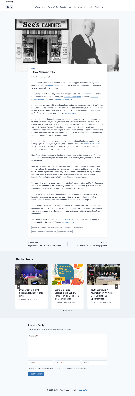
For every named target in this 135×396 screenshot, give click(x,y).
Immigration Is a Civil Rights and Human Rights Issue (31, 293)
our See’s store (70, 113)
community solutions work (64, 99)
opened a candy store (72, 97)
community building (39, 227)
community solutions (55, 227)
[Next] (116, 286)
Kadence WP (83, 390)
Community (88, 7)
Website (86, 363)
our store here (64, 219)
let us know (69, 222)
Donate (63, 7)
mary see (68, 227)
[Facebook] (7, 7)
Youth (97, 7)
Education (78, 7)
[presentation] (31, 274)
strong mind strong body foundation (44, 231)
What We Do (53, 7)
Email (59, 363)
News (70, 7)
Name (32, 363)
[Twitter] (11, 7)
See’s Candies (86, 94)
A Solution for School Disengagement (92, 244)
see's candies (78, 227)
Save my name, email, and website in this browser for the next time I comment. (58, 368)
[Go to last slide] (18, 286)
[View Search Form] (102, 7)
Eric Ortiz (36, 77)
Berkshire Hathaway (92, 144)
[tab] (63, 310)
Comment (33, 336)
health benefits (54, 85)
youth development (65, 231)
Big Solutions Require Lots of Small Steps (44, 244)
